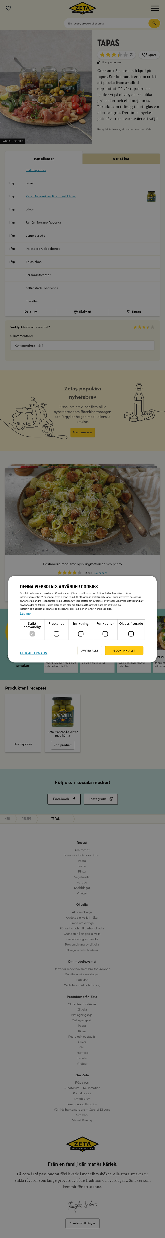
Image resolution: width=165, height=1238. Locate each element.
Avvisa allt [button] (89, 650)
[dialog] (82, 619)
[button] (33, 650)
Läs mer (26, 613)
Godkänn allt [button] (124, 650)
